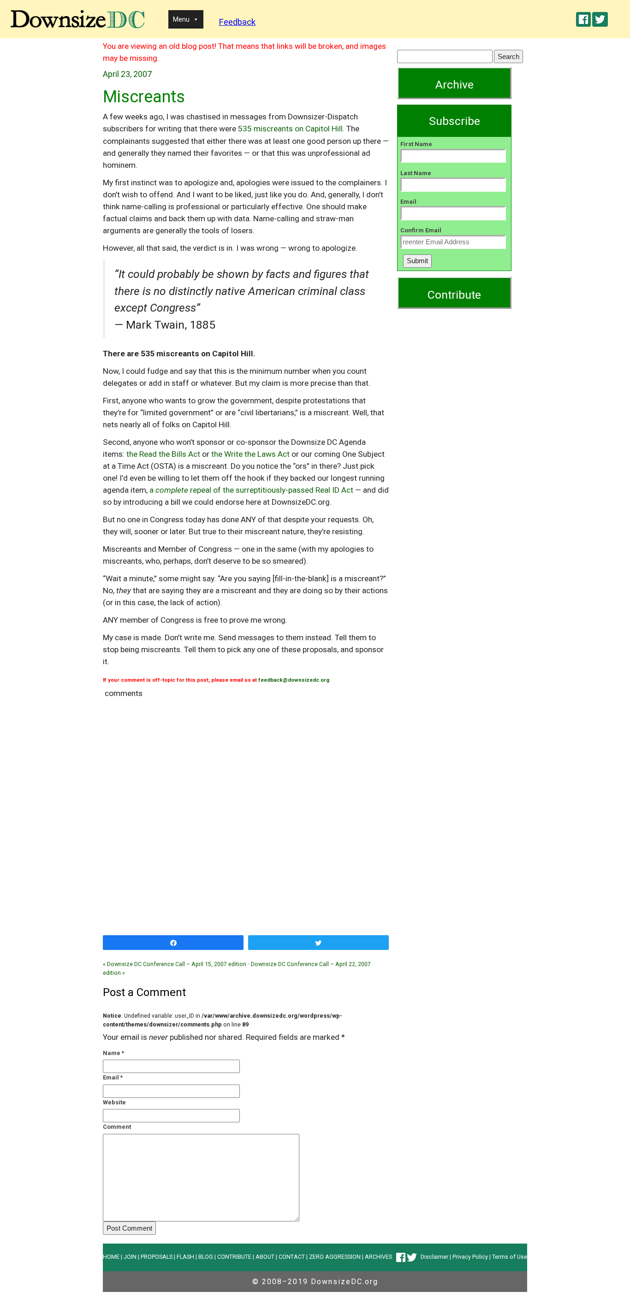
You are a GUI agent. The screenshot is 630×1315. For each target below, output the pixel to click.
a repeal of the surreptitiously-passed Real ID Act (251, 490)
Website (114, 1102)
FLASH (185, 1256)
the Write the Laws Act (250, 454)
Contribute (454, 294)
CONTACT (292, 1256)
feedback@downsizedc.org (293, 680)
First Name (416, 144)
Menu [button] (181, 19)
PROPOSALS (156, 1256)
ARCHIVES (378, 1256)
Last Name (415, 173)
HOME (111, 1256)
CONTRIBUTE (234, 1256)
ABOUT (265, 1256)
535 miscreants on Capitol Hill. (291, 128)
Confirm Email (420, 230)
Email (111, 1077)
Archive (454, 84)
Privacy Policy (470, 1256)
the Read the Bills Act (163, 454)
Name (111, 1053)
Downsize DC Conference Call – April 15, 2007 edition (174, 964)
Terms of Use (509, 1256)
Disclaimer (434, 1256)
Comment (117, 1126)
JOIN (130, 1256)
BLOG (205, 1256)
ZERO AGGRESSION (335, 1256)
